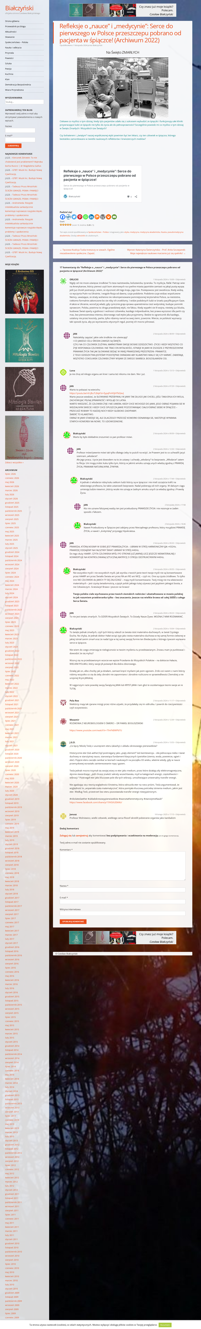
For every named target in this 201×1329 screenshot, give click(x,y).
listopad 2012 (11, 1148)
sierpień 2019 (12, 815)
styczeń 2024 (11, 597)
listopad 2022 (11, 655)
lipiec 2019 (10, 819)
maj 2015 (9, 1025)
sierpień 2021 (12, 716)
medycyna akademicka (150, 232)
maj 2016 (9, 976)
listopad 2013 (11, 1099)
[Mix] (97, 216)
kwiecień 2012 (12, 1177)
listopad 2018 (11, 852)
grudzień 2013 (12, 1095)
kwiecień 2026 (12, 486)
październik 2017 (13, 906)
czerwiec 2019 (12, 823)
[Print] (108, 216)
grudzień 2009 (12, 1292)
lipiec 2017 (10, 918)
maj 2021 (9, 729)
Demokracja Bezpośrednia (18, 84)
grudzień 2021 (12, 700)
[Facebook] (62, 216)
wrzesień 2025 (12, 515)
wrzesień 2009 (12, 1305)
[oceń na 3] (65, 224)
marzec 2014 (11, 1083)
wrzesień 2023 (12, 613)
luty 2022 (9, 692)
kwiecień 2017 (12, 930)
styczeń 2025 (11, 548)
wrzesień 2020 (12, 762)
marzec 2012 (11, 1181)
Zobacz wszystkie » (14, 462)
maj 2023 (9, 630)
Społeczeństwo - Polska (98, 232)
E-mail (64, 897)
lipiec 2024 (10, 572)
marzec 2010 (11, 1280)
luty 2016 (9, 988)
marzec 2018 (11, 885)
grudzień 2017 (12, 897)
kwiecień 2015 (12, 1029)
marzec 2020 (11, 786)
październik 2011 (13, 1202)
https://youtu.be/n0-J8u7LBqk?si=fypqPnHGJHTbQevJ (97, 393)
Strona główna (12, 21)
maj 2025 (9, 531)
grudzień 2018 (12, 848)
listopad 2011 (11, 1198)
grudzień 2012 (12, 1144)
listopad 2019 (11, 803)
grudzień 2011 (12, 1194)
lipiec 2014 (10, 1066)
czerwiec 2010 (12, 1268)
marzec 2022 (11, 687)
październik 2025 (13, 511)
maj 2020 (9, 778)
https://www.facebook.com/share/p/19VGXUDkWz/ (96, 802)
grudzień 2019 (12, 799)
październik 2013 (13, 1103)
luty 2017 (9, 938)
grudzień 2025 (12, 502)
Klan (7, 79)
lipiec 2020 (10, 770)
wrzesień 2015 (12, 1008)
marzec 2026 (11, 490)
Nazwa (64, 885)
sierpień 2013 (12, 1111)
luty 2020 (9, 790)
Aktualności (10, 31)
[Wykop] (68, 216)
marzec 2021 (11, 737)
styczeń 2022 (11, 696)
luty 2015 (9, 1037)
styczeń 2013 (11, 1140)
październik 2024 (13, 560)
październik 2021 (13, 708)
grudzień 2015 (12, 996)
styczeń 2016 (11, 992)
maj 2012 (9, 1173)
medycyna (134, 232)
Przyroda (9, 52)
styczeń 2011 (11, 1239)
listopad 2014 (11, 1050)
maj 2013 (9, 1124)
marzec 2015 (11, 1033)
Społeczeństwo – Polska (16, 42)
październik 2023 (13, 609)
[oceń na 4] (68, 224)
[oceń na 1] (61, 224)
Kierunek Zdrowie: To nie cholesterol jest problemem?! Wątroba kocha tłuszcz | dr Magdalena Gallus (24, 161)
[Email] (114, 216)
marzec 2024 (11, 589)
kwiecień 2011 (12, 1227)
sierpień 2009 (12, 1309)
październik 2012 (13, 1152)
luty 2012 (9, 1185)
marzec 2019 (11, 836)
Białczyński (19, 8)
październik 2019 (13, 807)
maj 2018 (9, 877)
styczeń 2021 (11, 745)
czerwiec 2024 (12, 576)
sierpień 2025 (12, 519)
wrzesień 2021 (12, 712)
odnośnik (81, 235)
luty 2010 (9, 1284)
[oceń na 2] (63, 224)
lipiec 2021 (10, 720)
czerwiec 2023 (12, 626)
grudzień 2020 (12, 749)
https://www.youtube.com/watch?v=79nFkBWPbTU (96, 730)
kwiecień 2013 (12, 1128)
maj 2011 (9, 1222)
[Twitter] (74, 216)
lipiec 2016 (10, 967)
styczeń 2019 (11, 844)
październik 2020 (13, 757)
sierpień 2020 (12, 766)
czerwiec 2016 (12, 971)
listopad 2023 (11, 605)
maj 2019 (9, 827)
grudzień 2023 (12, 601)
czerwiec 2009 (12, 1317)
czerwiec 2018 (12, 873)
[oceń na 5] (70, 224)
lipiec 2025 (10, 523)
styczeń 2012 (11, 1190)
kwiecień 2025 (12, 535)
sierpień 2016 (12, 963)
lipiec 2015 (10, 1017)
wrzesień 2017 (12, 910)
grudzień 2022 (12, 650)
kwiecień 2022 (12, 683)
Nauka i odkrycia (13, 47)
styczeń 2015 (11, 1041)
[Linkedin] (91, 216)
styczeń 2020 (11, 794)
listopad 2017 (11, 901)
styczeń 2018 (11, 893)
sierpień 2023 (12, 618)
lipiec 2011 (10, 1214)
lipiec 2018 (10, 869)
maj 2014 (9, 1074)
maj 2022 (9, 679)
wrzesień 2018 (12, 860)
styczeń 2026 (11, 498)
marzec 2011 (11, 1231)
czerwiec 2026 (12, 478)
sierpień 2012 (12, 1161)
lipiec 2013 (10, 1115)
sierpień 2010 (12, 1259)
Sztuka (8, 63)
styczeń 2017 (11, 943)
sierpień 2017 (12, 914)
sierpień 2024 (12, 568)
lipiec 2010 (10, 1264)
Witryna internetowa (70, 909)
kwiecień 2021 (12, 733)
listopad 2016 (11, 951)
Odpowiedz (181, 279)
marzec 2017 (11, 934)
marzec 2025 (11, 539)
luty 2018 (9, 889)
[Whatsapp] (85, 216)
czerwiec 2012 (12, 1169)
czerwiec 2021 (12, 725)
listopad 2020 (11, 753)
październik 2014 (13, 1054)
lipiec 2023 (10, 622)
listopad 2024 (11, 556)
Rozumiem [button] (165, 1325)
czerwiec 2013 (12, 1120)
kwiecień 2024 (12, 585)
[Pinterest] (79, 216)
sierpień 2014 (12, 1062)
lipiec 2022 (10, 671)
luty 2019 (9, 840)
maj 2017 (9, 926)
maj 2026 (9, 482)
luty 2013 (9, 1136)
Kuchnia (9, 74)
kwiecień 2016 (12, 980)
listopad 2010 (11, 1247)
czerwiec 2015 (12, 1021)
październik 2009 (13, 1301)
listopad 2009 (11, 1296)
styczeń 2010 (11, 1288)
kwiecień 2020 (12, 782)
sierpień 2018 (12, 864)
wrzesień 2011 (12, 1206)
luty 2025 (9, 543)
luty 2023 (9, 642)
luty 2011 (9, 1235)
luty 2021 (9, 741)
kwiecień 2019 (12, 831)
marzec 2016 (11, 984)
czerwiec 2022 (12, 675)
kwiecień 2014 (12, 1078)
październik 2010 (13, 1251)
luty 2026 (9, 494)
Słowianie (10, 37)
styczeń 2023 (11, 646)
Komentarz (66, 849)
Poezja (8, 68)
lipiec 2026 (10, 473)
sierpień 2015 (12, 1013)
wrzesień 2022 (12, 663)
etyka (126, 232)
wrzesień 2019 (12, 811)
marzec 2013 (11, 1132)
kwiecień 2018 (12, 881)
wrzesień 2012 (12, 1157)
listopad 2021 (11, 704)
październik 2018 (13, 856)
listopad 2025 (11, 506)
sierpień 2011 (12, 1210)
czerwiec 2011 (12, 1218)
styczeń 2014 (11, 1091)
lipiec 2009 (10, 1313)
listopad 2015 (11, 1000)
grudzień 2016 (12, 947)
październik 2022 (13, 659)
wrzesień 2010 (12, 1255)
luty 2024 (9, 593)
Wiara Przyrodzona (14, 89)
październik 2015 (13, 1004)
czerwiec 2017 (12, 922)
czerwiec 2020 (12, 774)
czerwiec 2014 (12, 1070)
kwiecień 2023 (12, 634)
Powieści (9, 58)
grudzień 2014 (12, 1045)
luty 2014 (9, 1087)
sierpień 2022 (12, 667)
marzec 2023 (11, 638)
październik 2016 (13, 955)
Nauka (164, 232)
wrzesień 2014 (12, 1058)
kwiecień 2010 (12, 1276)
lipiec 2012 (10, 1165)
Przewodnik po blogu (15, 26)
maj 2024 (9, 580)
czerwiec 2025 (12, 527)
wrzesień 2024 (12, 564)
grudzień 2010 (12, 1243)
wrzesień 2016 (12, 959)
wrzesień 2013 (12, 1107)
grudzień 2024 (12, 552)
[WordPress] (102, 216)
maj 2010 (9, 1272)
